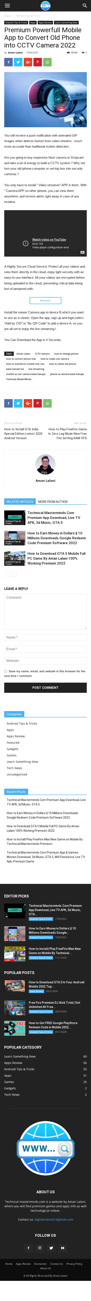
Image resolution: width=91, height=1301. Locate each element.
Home (7, 16)
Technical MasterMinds (18, 379)
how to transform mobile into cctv (25, 363)
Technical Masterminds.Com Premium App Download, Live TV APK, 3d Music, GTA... (55, 910)
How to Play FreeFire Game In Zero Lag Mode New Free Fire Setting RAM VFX (67, 433)
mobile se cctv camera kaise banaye (26, 374)
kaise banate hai (15, 368)
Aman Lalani (15, 52)
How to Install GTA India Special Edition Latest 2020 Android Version (23, 433)
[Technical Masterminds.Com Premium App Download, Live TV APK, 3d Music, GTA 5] (14, 517)
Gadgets (12, 749)
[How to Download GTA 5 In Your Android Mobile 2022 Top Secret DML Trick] (14, 986)
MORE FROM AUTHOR (53, 501)
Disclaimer (40, 1264)
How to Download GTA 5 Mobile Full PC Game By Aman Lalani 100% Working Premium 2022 (56, 558)
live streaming (36, 368)
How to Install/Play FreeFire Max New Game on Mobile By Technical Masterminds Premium (45, 841)
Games (12, 755)
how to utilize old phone (62, 363)
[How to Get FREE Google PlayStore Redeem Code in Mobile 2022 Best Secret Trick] (14, 1028)
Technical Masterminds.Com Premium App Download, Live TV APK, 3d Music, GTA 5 (54, 518)
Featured (13, 743)
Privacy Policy (74, 1264)
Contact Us (56, 1264)
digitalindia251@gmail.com (54, 1219)
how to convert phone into (21, 358)
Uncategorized (17, 774)
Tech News (14, 768)
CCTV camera (42, 353)
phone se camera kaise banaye (67, 374)
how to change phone (66, 353)
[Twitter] (51, 1248)
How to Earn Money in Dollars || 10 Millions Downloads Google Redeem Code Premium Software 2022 (57, 538)
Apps (32, 22)
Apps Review (45, 22)
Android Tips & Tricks (27, 16)
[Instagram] (40, 1248)
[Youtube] (62, 1248)
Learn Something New (66, 22)
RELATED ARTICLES (20, 501)
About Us (45, 1268)
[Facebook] (28, 1248)
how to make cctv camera (55, 358)
